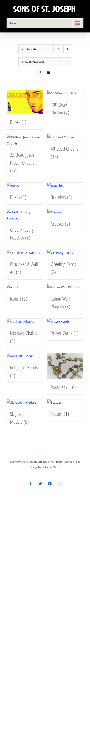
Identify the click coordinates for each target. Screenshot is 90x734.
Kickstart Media (51, 467)
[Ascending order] (67, 48)
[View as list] (48, 72)
